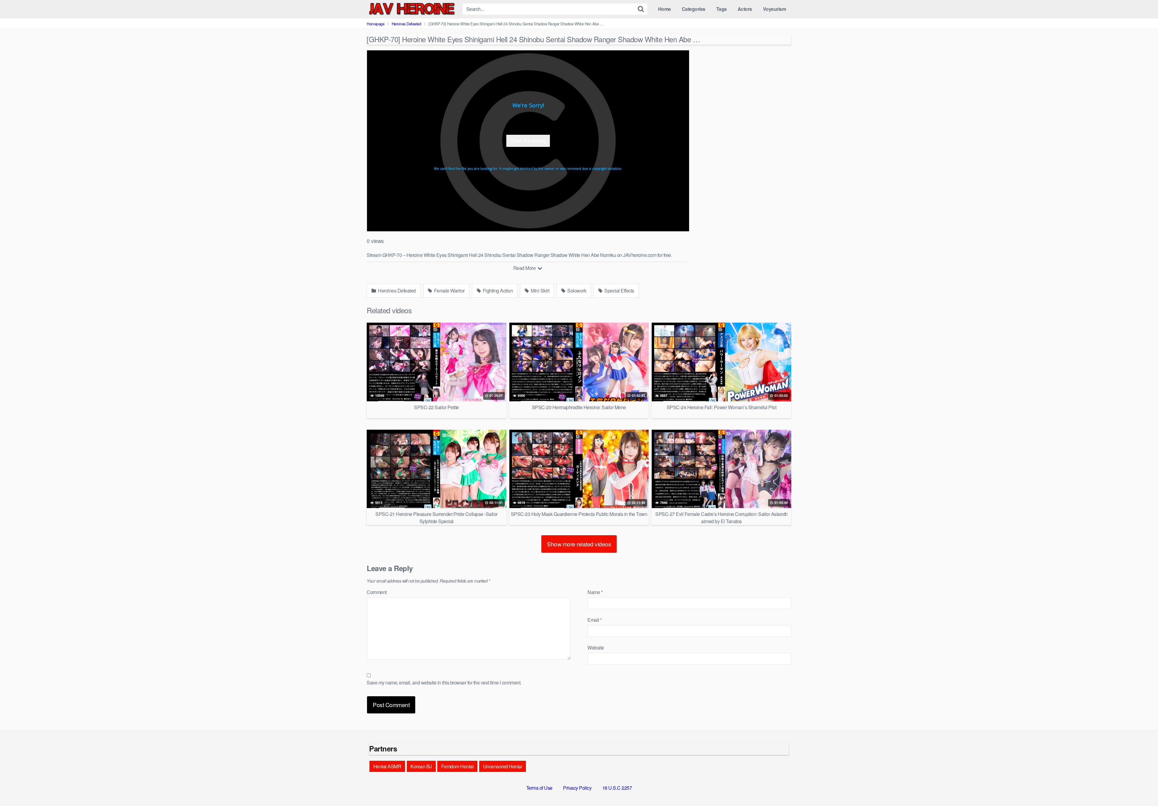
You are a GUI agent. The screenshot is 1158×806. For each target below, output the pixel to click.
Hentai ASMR (387, 766)
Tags (721, 8)
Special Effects (618, 290)
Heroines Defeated (406, 24)
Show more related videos (579, 544)
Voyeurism (774, 8)
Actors (745, 8)
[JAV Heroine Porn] (412, 9)
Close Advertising (528, 140)
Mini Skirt (539, 290)
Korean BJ (421, 766)
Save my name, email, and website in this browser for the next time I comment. (444, 682)
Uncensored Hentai (502, 766)
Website (595, 647)
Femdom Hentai (457, 766)
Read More (525, 267)
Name (595, 592)
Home (664, 8)
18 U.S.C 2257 (617, 787)
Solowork (576, 290)
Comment (377, 592)
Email (594, 619)
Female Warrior (449, 290)
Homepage (375, 24)
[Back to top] (1141, 786)
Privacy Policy (577, 787)
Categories (693, 8)
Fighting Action (497, 290)
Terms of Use (539, 787)
